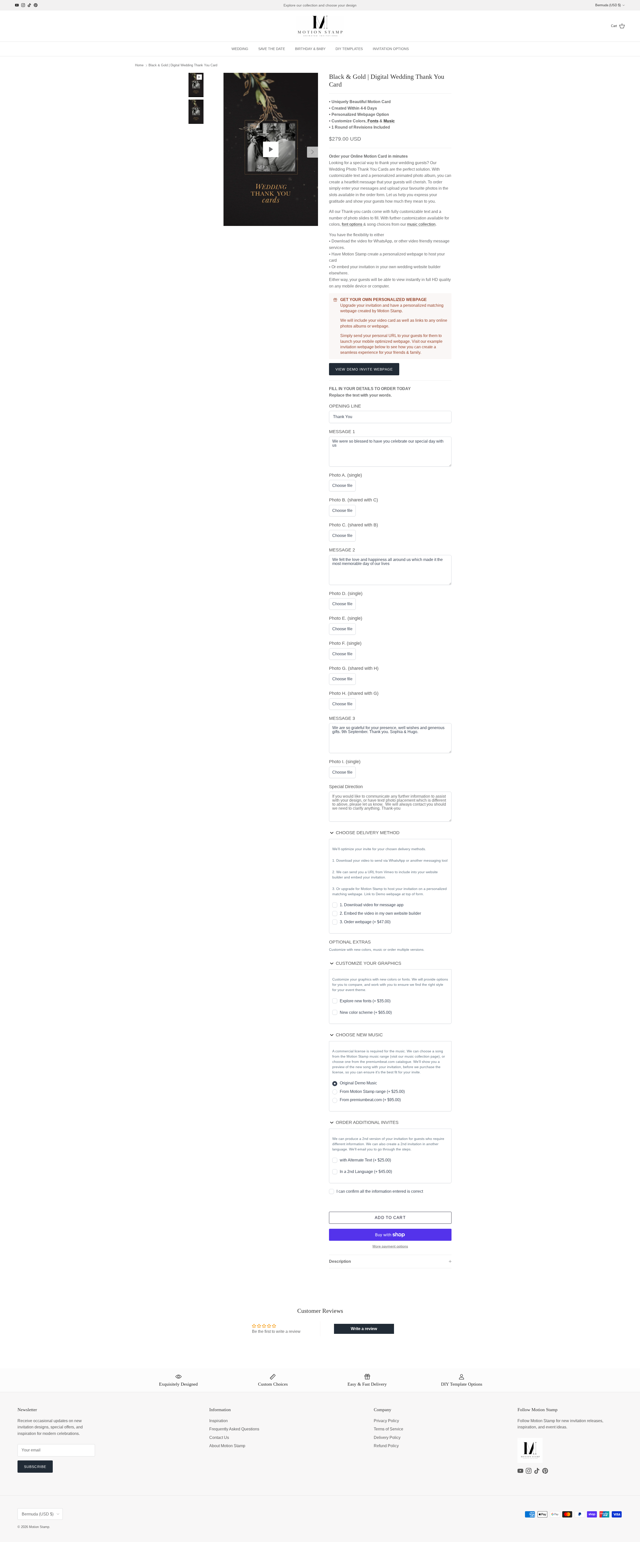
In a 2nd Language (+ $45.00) (366, 1171)
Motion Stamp (39, 1527)
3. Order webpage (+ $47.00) (365, 922)
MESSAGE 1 (342, 431)
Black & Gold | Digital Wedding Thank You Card (182, 65)
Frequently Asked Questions (234, 1429)
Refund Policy (386, 1446)
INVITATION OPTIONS (391, 49)
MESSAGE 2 (342, 549)
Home (139, 65)
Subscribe (35, 1467)
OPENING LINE (345, 406)
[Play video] (270, 149)
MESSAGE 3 (342, 718)
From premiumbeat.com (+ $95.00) (370, 1100)
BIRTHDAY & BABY (310, 49)
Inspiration (218, 1421)
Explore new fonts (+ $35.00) (365, 1001)
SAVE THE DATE (271, 49)
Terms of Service (388, 1429)
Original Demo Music (358, 1083)
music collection (421, 224)
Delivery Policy (387, 1437)
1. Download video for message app (372, 905)
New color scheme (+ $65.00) (366, 1012)
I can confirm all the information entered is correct (379, 1191)
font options (352, 224)
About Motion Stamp (227, 1446)
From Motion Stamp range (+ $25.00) (372, 1091)
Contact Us (219, 1437)
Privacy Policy (386, 1421)
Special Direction (346, 786)
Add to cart (390, 1217)
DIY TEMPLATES (349, 49)
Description (340, 1261)
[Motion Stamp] (320, 26)
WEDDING (240, 49)
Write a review (364, 1329)
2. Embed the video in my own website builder (380, 913)
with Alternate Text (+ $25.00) (365, 1160)
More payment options (390, 1246)
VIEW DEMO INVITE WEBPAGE (364, 369)
